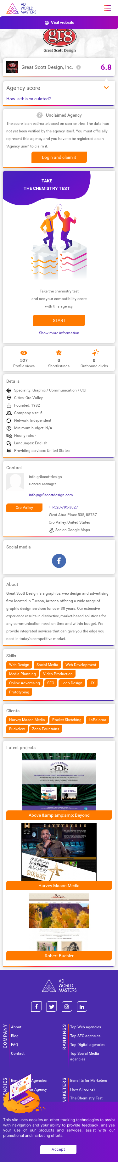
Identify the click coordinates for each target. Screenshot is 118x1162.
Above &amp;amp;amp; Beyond (59, 815)
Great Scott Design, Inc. (47, 67)
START (59, 320)
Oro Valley (24, 507)
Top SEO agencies (85, 1036)
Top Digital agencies (87, 1044)
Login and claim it (59, 157)
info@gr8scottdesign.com (51, 495)
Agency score (23, 88)
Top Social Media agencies (84, 1056)
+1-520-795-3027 (63, 507)
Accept (58, 1149)
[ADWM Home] (59, 981)
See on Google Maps (72, 530)
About (16, 1027)
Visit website (62, 22)
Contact (18, 1053)
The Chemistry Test (86, 1098)
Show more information (59, 333)
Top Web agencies (85, 1027)
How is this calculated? (28, 98)
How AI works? (82, 1089)
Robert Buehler (59, 955)
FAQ (14, 1044)
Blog (15, 1036)
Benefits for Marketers (88, 1080)
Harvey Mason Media (59, 885)
